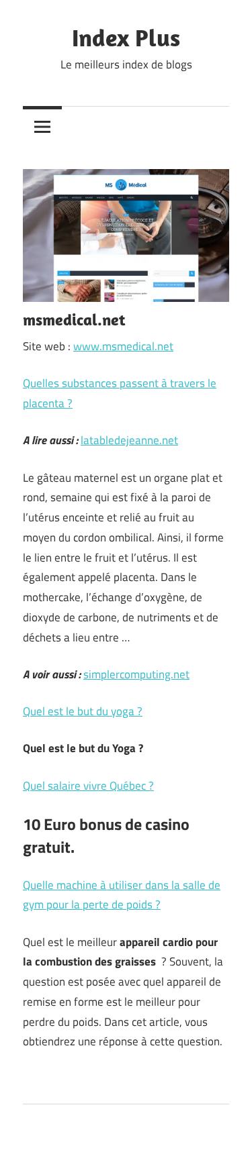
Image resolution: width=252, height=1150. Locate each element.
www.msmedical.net (123, 346)
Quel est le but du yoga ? (82, 711)
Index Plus (126, 37)
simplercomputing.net (136, 674)
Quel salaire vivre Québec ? (88, 785)
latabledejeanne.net (129, 440)
